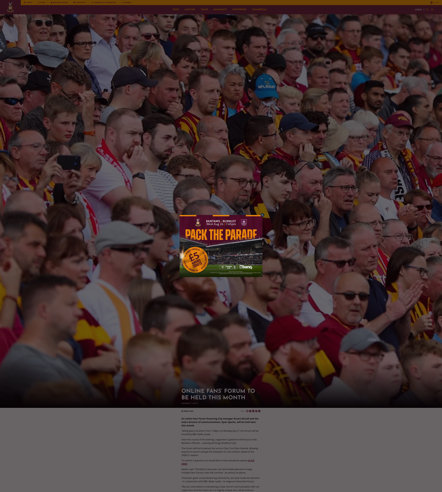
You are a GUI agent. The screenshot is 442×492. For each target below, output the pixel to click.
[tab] (262, 215)
